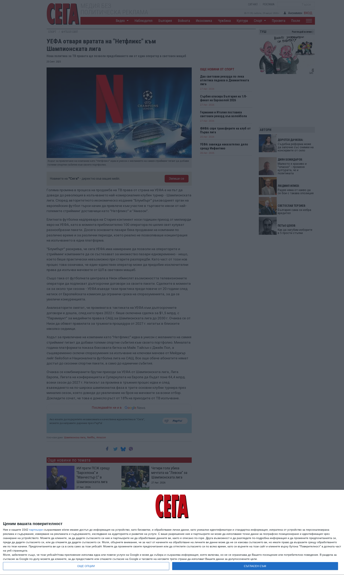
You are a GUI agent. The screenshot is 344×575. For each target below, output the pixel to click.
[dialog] (172, 532)
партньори (36, 529)
